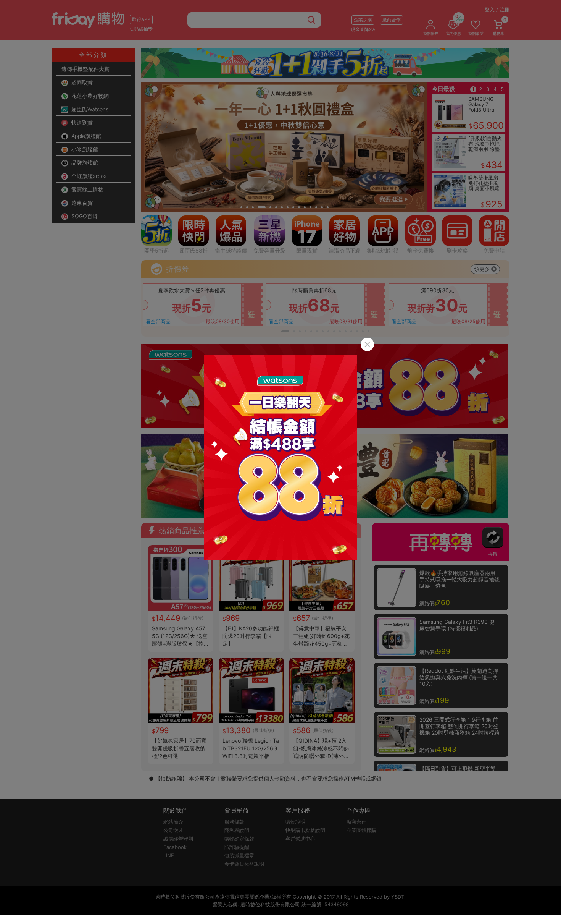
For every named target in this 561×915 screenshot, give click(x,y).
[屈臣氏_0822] (280, 457)
